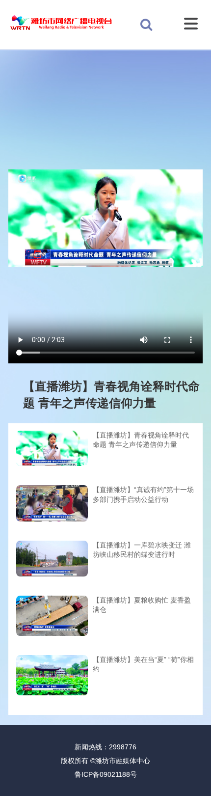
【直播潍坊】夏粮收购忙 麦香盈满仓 (142, 605)
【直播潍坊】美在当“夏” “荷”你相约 (143, 664)
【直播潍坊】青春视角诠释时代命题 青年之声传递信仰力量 (141, 440)
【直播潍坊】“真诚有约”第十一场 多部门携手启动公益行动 (143, 494)
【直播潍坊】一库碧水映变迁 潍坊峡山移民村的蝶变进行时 (142, 550)
